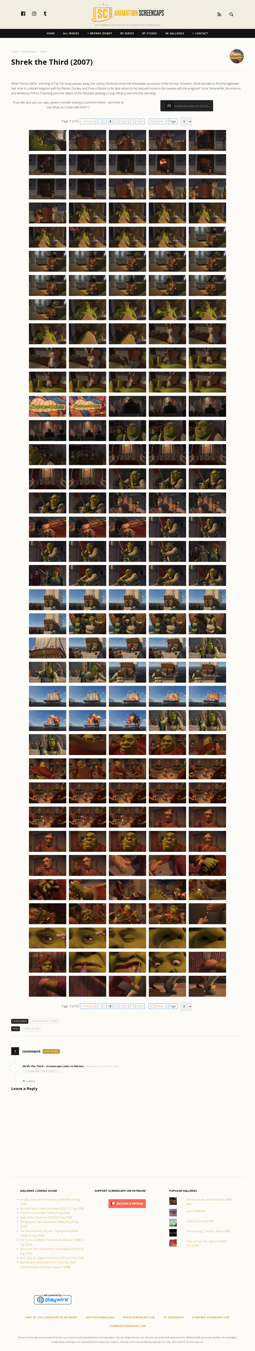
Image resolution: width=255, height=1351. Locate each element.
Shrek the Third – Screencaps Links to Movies (53, 1066)
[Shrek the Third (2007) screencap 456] (47, 610)
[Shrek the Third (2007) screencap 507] (87, 852)
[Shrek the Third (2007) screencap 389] (167, 271)
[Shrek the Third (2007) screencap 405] (207, 344)
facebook (27, 13)
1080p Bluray (32, 1028)
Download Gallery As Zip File (191, 106)
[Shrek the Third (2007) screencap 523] (127, 924)
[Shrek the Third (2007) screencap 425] (207, 441)
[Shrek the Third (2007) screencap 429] (167, 465)
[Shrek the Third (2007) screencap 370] (207, 175)
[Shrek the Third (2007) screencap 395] (207, 296)
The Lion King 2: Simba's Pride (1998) (208, 1231)
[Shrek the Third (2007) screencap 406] (47, 368)
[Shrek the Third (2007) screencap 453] (127, 586)
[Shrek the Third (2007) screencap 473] (127, 682)
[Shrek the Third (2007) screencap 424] (167, 441)
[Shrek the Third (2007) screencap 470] (207, 658)
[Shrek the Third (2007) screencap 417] (87, 417)
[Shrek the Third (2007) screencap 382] (87, 247)
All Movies (71, 33)
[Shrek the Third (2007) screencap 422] (87, 441)
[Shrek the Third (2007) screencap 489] (167, 755)
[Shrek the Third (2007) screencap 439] (167, 513)
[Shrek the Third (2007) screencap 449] (167, 562)
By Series (127, 33)
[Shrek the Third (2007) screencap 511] (47, 876)
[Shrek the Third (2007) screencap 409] (167, 368)
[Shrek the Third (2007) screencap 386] (47, 271)
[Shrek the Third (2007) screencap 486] (47, 755)
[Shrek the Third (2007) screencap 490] (207, 755)
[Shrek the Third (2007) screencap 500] (207, 803)
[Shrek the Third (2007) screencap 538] (127, 996)
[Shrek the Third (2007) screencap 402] (87, 344)
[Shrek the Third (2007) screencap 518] (127, 900)
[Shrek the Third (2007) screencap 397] (87, 320)
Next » (161, 121)
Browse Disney (101, 33)
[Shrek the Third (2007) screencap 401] (47, 344)
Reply (125, 1066)
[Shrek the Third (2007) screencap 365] (207, 151)
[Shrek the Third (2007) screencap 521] (47, 924)
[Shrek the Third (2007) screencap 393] (127, 296)
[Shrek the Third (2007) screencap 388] (127, 271)
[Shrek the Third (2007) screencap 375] (207, 199)
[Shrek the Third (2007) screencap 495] (207, 779)
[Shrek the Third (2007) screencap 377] (87, 223)
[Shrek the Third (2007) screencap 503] (127, 827)
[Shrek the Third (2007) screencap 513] (127, 876)
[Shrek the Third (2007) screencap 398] (127, 320)
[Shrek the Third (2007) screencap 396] (47, 320)
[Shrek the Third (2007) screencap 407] (87, 368)
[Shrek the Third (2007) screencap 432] (87, 489)
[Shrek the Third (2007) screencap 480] (207, 706)
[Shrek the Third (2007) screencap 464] (167, 634)
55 (151, 121)
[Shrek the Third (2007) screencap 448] (127, 562)
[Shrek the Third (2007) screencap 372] (87, 199)
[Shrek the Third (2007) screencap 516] (47, 900)
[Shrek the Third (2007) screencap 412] (87, 392)
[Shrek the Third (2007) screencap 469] (167, 658)
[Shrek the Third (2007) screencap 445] (207, 537)
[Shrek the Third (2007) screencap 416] (47, 417)
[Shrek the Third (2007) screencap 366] (47, 175)
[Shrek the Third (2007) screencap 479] (167, 706)
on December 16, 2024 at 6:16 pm (101, 1066)
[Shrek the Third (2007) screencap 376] (47, 223)
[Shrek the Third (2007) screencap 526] (47, 948)
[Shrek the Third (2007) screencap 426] (47, 465)
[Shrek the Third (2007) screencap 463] (127, 634)
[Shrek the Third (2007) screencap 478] (127, 706)
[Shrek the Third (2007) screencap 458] (127, 610)
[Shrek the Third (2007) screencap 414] (167, 392)
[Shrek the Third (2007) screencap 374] (167, 199)
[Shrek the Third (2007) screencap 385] (207, 247)
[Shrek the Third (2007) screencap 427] (87, 465)
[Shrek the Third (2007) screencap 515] (207, 876)
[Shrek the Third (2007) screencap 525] (207, 924)
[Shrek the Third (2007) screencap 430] (207, 465)
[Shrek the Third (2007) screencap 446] (47, 562)
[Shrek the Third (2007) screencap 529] (167, 948)
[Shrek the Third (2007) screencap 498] (127, 803)
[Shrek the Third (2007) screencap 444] (167, 537)
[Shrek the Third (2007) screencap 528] (127, 948)
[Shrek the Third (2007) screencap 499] (167, 803)
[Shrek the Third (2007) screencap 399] (167, 320)
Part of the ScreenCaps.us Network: (52, 1317)
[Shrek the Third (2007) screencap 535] (207, 972)
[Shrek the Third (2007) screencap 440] (207, 513)
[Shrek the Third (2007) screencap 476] (47, 706)
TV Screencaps (173, 1317)
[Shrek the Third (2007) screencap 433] (127, 489)
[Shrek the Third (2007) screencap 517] (87, 900)
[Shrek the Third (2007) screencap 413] (127, 392)
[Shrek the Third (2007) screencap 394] (167, 296)
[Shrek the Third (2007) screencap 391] (47, 296)
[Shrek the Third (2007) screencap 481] (47, 731)
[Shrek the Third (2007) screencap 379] (167, 223)
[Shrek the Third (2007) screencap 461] (47, 634)
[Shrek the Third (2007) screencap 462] (87, 634)
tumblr (49, 13)
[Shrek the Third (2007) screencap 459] (167, 610)
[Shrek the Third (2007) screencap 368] (127, 175)
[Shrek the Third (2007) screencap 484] (167, 731)
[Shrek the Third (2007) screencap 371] (47, 199)
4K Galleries (174, 33)
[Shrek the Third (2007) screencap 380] (207, 223)
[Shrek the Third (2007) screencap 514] (167, 876)
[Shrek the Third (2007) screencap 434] (167, 489)
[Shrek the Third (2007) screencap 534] (167, 972)
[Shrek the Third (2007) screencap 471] (47, 682)
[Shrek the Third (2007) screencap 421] (47, 441)
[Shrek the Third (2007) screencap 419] (167, 417)
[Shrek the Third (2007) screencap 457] (87, 610)
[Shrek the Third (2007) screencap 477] (87, 706)
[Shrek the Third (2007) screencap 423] (127, 441)
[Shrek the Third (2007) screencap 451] (47, 586)
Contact (201, 33)
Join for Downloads (100, 1317)
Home (51, 33)
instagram (38, 13)
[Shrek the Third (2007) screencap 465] (207, 634)
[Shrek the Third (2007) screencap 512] (87, 876)
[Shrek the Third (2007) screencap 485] (207, 731)
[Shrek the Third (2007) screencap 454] (167, 586)
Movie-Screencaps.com (139, 1317)
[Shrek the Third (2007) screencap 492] (87, 779)
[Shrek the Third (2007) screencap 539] (167, 996)
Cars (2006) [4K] (195, 1211)
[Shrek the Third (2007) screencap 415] (207, 392)
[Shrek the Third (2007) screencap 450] (207, 562)
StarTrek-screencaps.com (210, 1317)
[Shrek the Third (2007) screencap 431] (47, 489)
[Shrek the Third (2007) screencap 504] (167, 827)
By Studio (149, 33)
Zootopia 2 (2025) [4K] (199, 1221)
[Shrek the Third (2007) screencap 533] (127, 972)
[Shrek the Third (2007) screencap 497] (87, 803)
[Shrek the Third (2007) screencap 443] (127, 537)
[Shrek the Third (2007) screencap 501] (47, 827)
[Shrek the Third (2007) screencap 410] (207, 368)
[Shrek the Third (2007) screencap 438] (127, 513)
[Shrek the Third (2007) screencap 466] (47, 658)
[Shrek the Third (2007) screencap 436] (47, 513)
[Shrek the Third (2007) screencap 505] (207, 827)
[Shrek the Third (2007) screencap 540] (207, 996)
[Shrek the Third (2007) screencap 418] (127, 417)
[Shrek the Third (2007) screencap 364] (167, 151)
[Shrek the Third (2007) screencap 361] (47, 151)
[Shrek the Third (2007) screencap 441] (47, 537)
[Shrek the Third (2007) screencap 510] (207, 852)
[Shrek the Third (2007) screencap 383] (127, 247)
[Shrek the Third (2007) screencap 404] (167, 344)
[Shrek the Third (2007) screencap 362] (87, 151)
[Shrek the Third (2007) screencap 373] (127, 199)
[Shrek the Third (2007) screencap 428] (127, 465)
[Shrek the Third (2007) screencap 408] (127, 368)
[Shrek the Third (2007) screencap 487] (87, 755)
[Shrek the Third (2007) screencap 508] (127, 852)
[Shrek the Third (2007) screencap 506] (47, 852)
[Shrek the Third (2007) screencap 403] (127, 344)
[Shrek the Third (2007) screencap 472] (87, 682)
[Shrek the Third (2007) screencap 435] (207, 489)
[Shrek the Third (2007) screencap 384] (167, 247)
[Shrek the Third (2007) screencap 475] (207, 682)
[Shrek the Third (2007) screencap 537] (87, 996)
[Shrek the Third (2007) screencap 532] (87, 972)
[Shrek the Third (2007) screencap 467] (87, 658)
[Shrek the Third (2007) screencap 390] (207, 271)
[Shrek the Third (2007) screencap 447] (87, 562)
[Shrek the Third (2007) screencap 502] (87, 827)
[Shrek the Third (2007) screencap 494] (167, 779)
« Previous (88, 121)
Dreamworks (40, 1021)
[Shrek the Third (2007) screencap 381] (47, 247)
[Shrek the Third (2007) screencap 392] (87, 296)
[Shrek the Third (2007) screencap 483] (127, 731)
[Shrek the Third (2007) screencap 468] (127, 658)
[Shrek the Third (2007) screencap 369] (167, 175)
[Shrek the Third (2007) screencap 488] (127, 755)
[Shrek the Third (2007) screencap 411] (47, 392)
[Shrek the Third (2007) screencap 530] (207, 948)
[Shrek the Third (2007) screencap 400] (207, 320)
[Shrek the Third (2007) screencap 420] (207, 417)
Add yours (51, 1051)
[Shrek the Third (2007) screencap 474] (167, 682)
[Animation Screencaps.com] (127, 12)
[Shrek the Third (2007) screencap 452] (87, 586)
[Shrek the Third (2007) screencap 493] (127, 779)
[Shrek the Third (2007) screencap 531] (47, 972)
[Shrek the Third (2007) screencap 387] (87, 271)
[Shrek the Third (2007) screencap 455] (207, 586)
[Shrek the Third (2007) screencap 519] (167, 900)
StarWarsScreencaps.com (127, 1326)
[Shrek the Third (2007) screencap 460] (207, 610)
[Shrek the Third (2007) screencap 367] (87, 175)
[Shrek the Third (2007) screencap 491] (47, 779)
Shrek (54, 1021)
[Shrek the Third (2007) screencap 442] (87, 537)
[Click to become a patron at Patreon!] (127, 1209)
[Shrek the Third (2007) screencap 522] (87, 924)
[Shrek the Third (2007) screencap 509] (167, 852)
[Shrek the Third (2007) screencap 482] (87, 731)
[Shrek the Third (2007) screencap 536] (47, 996)
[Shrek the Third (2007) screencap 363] (127, 151)
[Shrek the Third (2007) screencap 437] (87, 513)
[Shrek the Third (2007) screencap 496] (47, 803)
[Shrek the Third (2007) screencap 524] (167, 924)
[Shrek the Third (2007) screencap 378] (127, 223)
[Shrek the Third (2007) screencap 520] (207, 900)
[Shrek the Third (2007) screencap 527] (87, 948)
